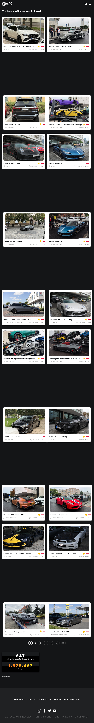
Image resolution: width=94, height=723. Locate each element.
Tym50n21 (9, 557)
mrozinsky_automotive (14, 322)
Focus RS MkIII (16, 437)
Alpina (8, 125)
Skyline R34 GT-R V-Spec (65, 554)
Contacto (44, 699)
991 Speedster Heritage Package (24, 358)
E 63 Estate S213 (24, 320)
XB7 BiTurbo (16, 125)
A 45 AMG (66, 632)
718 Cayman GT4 (19, 632)
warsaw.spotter (56, 49)
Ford (7, 437)
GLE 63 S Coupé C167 (26, 46)
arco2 (8, 166)
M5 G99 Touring (60, 437)
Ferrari (51, 163)
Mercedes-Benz (55, 632)
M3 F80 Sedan (16, 241)
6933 (62, 643)
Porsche (52, 46)
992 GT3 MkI (16, 163)
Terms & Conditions (46, 717)
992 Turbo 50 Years (64, 46)
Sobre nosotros (24, 699)
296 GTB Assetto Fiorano (20, 554)
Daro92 (10, 635)
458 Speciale (62, 515)
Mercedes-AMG (9, 46)
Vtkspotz (9, 49)
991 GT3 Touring (65, 320)
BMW (7, 241)
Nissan (51, 554)
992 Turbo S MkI (17, 515)
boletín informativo (67, 699)
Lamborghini (54, 358)
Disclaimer (82, 717)
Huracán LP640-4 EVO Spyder (72, 358)
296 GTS (58, 163)
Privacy (67, 717)
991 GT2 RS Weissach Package (69, 125)
